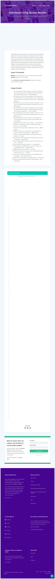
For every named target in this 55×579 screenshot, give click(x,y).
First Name (32, 440)
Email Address (33, 445)
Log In (36, 176)
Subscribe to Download (14, 173)
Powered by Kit (39, 455)
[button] (10, 495)
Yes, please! (39, 451)
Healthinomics (8, 572)
